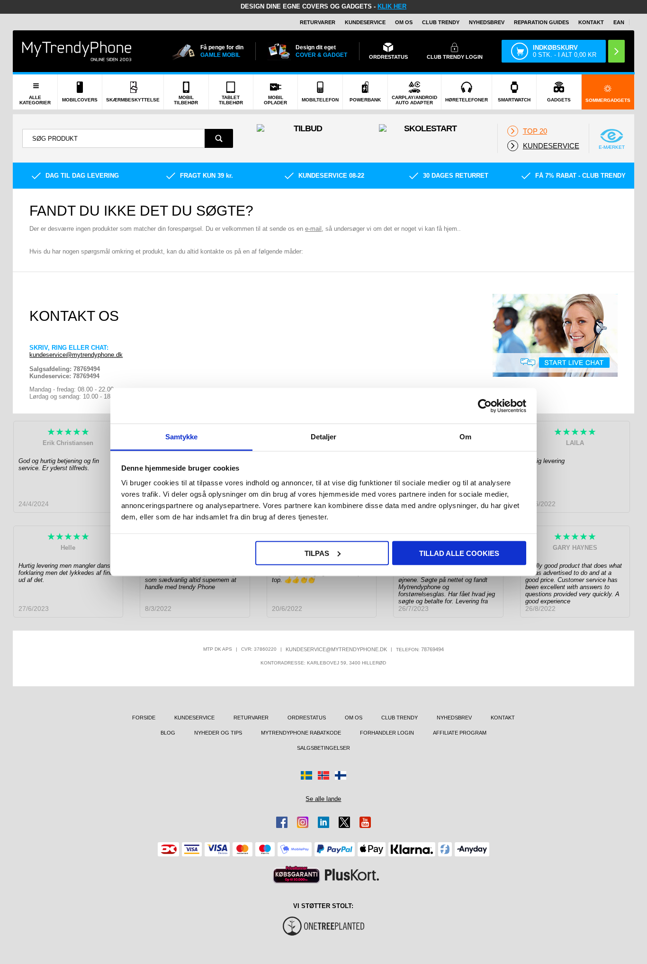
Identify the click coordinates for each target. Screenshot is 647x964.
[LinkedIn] (323, 822)
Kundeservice (365, 22)
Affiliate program (459, 733)
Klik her (391, 6)
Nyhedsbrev (486, 22)
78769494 (432, 649)
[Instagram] (302, 822)
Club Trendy (440, 22)
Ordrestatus (307, 717)
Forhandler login (387, 733)
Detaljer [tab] (324, 437)
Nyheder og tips (218, 733)
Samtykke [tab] (181, 437)
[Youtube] (365, 822)
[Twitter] (344, 822)
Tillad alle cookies (459, 553)
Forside (143, 717)
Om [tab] (465, 437)
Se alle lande (323, 798)
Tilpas (317, 553)
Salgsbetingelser (323, 748)
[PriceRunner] (296, 874)
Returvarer (317, 22)
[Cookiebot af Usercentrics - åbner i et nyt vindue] (484, 406)
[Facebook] (282, 822)
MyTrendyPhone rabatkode (301, 733)
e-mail (313, 228)
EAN (618, 22)
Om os (404, 22)
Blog (168, 733)
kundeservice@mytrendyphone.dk (76, 354)
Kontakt (591, 22)
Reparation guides (541, 22)
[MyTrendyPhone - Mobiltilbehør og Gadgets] (76, 51)
